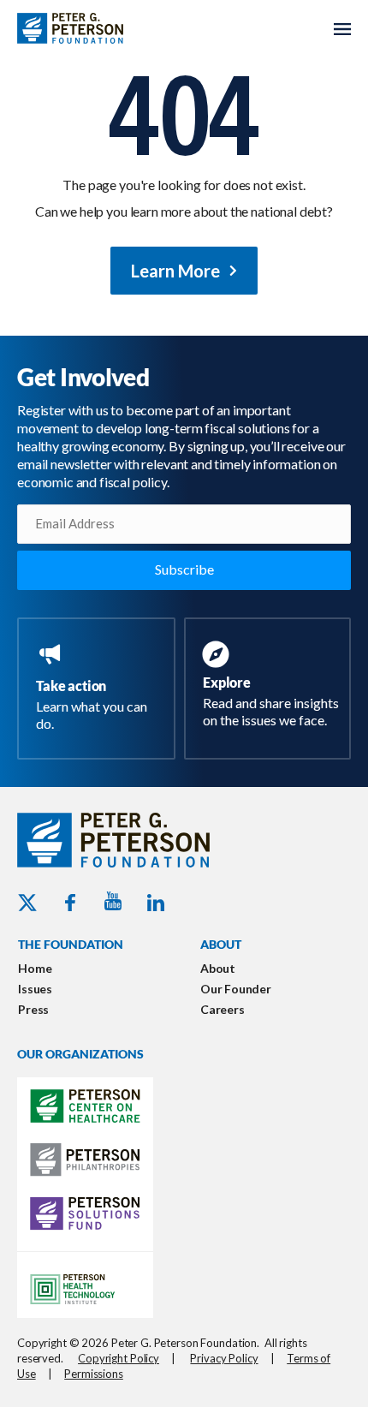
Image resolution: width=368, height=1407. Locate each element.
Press (33, 1009)
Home (34, 968)
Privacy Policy (224, 1358)
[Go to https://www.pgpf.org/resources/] (271, 686)
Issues (35, 988)
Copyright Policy (118, 1358)
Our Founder (235, 988)
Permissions (93, 1373)
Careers (222, 1009)
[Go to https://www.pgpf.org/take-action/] (99, 688)
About (217, 968)
